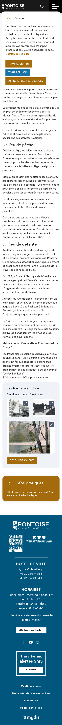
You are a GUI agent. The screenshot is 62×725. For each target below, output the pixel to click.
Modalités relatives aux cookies (31, 693)
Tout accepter (18, 64)
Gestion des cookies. (17, 54)
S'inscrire (31, 669)
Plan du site (31, 701)
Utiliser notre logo (31, 708)
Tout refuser (17, 72)
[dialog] (30, 50)
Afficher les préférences (25, 81)
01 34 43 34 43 (34, 578)
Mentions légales (31, 686)
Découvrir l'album (22, 460)
